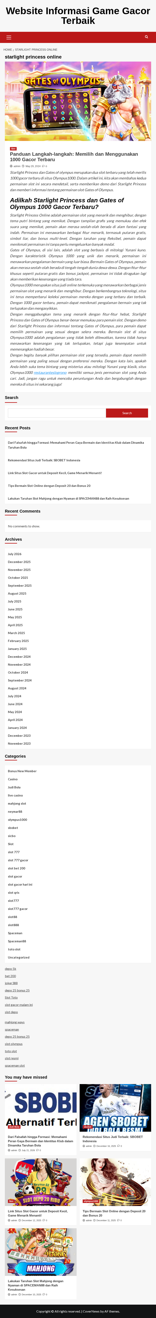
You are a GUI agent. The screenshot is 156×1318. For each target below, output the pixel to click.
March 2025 (16, 633)
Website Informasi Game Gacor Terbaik (78, 15)
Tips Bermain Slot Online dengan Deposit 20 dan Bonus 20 (49, 485)
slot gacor (15, 876)
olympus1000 (17, 819)
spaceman (12, 1029)
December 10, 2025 (31, 1294)
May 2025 (15, 617)
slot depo (11, 1012)
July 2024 (14, 696)
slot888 (13, 925)
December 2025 (19, 562)
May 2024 (15, 712)
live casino (15, 795)
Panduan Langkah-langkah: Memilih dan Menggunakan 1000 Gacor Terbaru (74, 156)
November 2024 (19, 664)
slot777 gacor (18, 909)
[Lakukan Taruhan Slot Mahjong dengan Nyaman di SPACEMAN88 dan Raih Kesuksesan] (41, 1252)
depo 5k (10, 968)
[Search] (146, 37)
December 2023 (19, 735)
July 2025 (14, 601)
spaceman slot (15, 1065)
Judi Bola (14, 787)
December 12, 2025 (31, 1220)
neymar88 (15, 811)
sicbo (11, 836)
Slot (13, 148)
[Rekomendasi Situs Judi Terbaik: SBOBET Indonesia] (115, 1108)
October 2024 (18, 672)
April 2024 (15, 720)
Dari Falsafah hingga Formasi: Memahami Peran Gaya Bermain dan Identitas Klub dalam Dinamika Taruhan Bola (76, 445)
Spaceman (15, 933)
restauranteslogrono (50, 372)
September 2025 (20, 585)
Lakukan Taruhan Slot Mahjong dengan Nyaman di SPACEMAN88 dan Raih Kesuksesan (68, 498)
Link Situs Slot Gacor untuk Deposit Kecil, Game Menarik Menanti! (55, 473)
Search (11, 397)
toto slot (14, 949)
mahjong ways (15, 1022)
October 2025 (18, 577)
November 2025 (19, 570)
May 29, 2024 (33, 166)
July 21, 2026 (28, 1150)
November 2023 (19, 743)
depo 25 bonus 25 (17, 990)
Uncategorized (18, 957)
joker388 (11, 983)
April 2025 (15, 625)
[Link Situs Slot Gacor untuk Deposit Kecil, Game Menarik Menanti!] (41, 1182)
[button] (9, 37)
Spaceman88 (17, 941)
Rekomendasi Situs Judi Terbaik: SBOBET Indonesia (44, 460)
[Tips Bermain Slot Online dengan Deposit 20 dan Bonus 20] (115, 1182)
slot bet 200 (16, 868)
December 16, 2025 (106, 1146)
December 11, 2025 (106, 1220)
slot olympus (14, 1044)
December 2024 (19, 656)
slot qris (13, 892)
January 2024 (17, 727)
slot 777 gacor (18, 860)
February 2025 (18, 641)
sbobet (13, 828)
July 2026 (14, 554)
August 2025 (17, 593)
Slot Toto (11, 997)
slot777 (13, 900)
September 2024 (20, 680)
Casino (12, 779)
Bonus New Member (22, 771)
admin (17, 166)
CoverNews (91, 1311)
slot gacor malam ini (19, 1005)
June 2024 (15, 704)
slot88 (12, 917)
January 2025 (17, 648)
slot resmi (11, 1058)
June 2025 (15, 609)
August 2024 (17, 688)
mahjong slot (17, 803)
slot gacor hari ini (20, 884)
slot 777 (14, 852)
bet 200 (10, 976)
